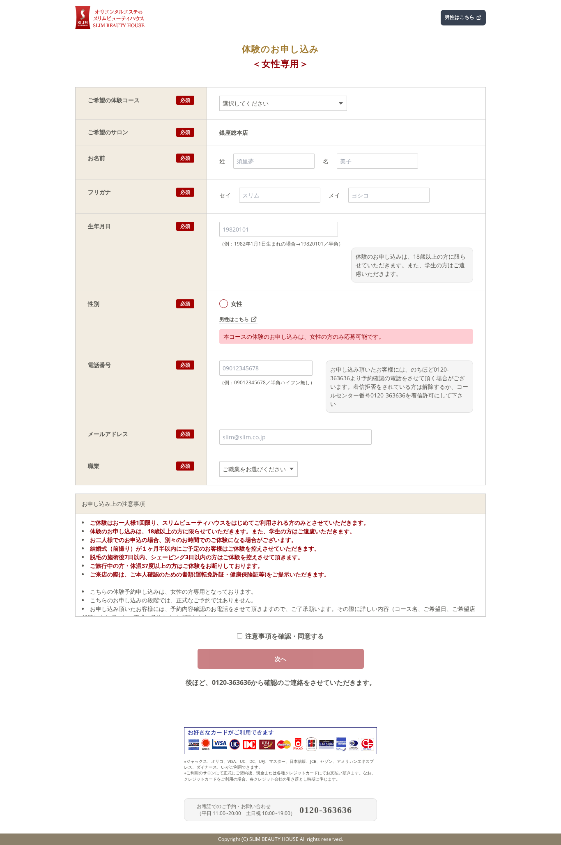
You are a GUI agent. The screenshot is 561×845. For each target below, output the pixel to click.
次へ (280, 659)
